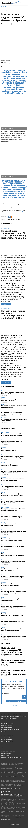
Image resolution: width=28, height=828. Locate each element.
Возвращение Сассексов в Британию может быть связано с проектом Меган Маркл (13, 539)
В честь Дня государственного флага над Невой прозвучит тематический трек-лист (12, 494)
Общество (3, 390)
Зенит (2, 469)
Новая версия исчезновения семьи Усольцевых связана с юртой (13, 637)
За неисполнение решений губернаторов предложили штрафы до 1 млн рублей (12, 517)
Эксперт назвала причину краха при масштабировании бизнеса (10, 449)
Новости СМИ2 (14, 705)
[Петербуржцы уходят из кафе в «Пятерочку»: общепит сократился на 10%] (14, 327)
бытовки (8, 219)
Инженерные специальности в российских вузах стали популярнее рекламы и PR (12, 577)
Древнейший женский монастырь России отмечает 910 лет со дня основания (12, 487)
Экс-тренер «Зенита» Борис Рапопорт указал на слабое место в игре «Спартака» (14, 472)
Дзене (23, 212)
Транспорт (3, 499)
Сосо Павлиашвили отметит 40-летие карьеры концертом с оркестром (14, 569)
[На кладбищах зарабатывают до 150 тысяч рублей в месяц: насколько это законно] (14, 247)
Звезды (2, 404)
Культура (3, 492)
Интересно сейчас (5, 228)
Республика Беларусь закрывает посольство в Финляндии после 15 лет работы (13, 607)
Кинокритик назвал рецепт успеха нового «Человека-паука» (13, 662)
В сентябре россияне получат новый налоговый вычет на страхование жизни (12, 614)
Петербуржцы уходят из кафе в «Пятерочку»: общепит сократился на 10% (13, 314)
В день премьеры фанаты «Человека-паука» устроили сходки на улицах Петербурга (13, 457)
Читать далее (6, 304)
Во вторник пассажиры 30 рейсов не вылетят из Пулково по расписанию (13, 399)
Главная (3, 8)
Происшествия (5, 6)
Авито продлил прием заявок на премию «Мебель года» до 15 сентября (12, 464)
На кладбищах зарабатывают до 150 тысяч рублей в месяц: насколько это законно (14, 234)
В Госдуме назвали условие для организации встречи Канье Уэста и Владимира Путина (13, 554)
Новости (3, 462)
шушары (18, 219)
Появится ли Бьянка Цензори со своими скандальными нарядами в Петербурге (11, 413)
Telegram (18, 212)
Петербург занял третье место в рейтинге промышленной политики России (12, 629)
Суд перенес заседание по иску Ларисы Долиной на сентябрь (11, 599)
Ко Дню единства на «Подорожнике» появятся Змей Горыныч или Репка (13, 502)
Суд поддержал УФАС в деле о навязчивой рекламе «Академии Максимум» (12, 584)
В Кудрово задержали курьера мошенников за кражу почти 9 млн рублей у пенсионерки (13, 592)
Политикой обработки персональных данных (13, 822)
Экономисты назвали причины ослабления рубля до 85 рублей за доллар (12, 479)
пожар (13, 219)
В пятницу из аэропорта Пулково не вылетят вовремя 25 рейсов (13, 393)
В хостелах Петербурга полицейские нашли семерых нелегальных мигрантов (12, 622)
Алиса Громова (17, 24)
